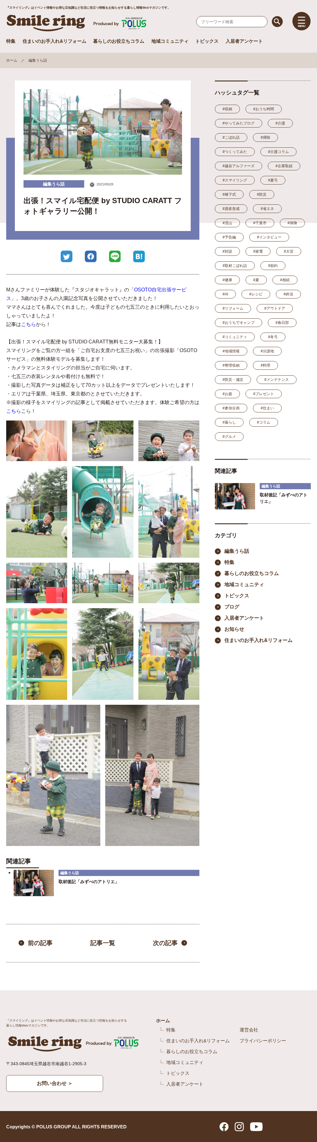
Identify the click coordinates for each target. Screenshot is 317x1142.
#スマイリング (235, 180)
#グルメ (229, 436)
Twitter (66, 256)
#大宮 (288, 251)
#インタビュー (269, 237)
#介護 (280, 123)
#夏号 (273, 180)
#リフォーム (233, 308)
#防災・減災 (233, 379)
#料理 (265, 365)
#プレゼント (263, 394)
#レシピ (256, 294)
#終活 (288, 294)
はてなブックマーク (139, 256)
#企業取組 (284, 166)
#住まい (267, 408)
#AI (225, 294)
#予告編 (229, 237)
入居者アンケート (244, 41)
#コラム (263, 422)
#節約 (273, 266)
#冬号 (273, 337)
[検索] (277, 21)
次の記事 (165, 943)
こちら (28, 324)
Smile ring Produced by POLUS (77, 23)
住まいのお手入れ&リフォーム (54, 41)
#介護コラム (278, 152)
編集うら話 (37, 60)
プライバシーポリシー (263, 1040)
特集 (10, 41)
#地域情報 (231, 351)
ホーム (11, 60)
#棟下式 (229, 194)
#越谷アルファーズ (238, 166)
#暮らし (229, 422)
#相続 (285, 280)
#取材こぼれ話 (235, 266)
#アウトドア (274, 308)
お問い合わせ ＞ (55, 1083)
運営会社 (249, 1029)
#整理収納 (231, 365)
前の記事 (40, 943)
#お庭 (227, 394)
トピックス (207, 41)
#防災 (262, 194)
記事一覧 (102, 943)
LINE (115, 256)
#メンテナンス (276, 379)
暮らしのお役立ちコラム (118, 41)
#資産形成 (231, 209)
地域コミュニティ (170, 41)
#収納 (227, 109)
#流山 (227, 223)
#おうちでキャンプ (238, 322)
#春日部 (282, 322)
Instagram (239, 1126)
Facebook (91, 256)
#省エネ (267, 209)
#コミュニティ (235, 337)
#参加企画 (231, 408)
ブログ (231, 606)
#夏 (256, 280)
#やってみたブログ (238, 123)
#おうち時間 (263, 109)
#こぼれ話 (231, 137)
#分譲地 (267, 351)
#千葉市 (260, 223)
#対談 (227, 251)
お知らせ (234, 629)
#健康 (227, 280)
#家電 (258, 251)
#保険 (292, 223)
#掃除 (265, 137)
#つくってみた (235, 152)
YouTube (256, 1126)
